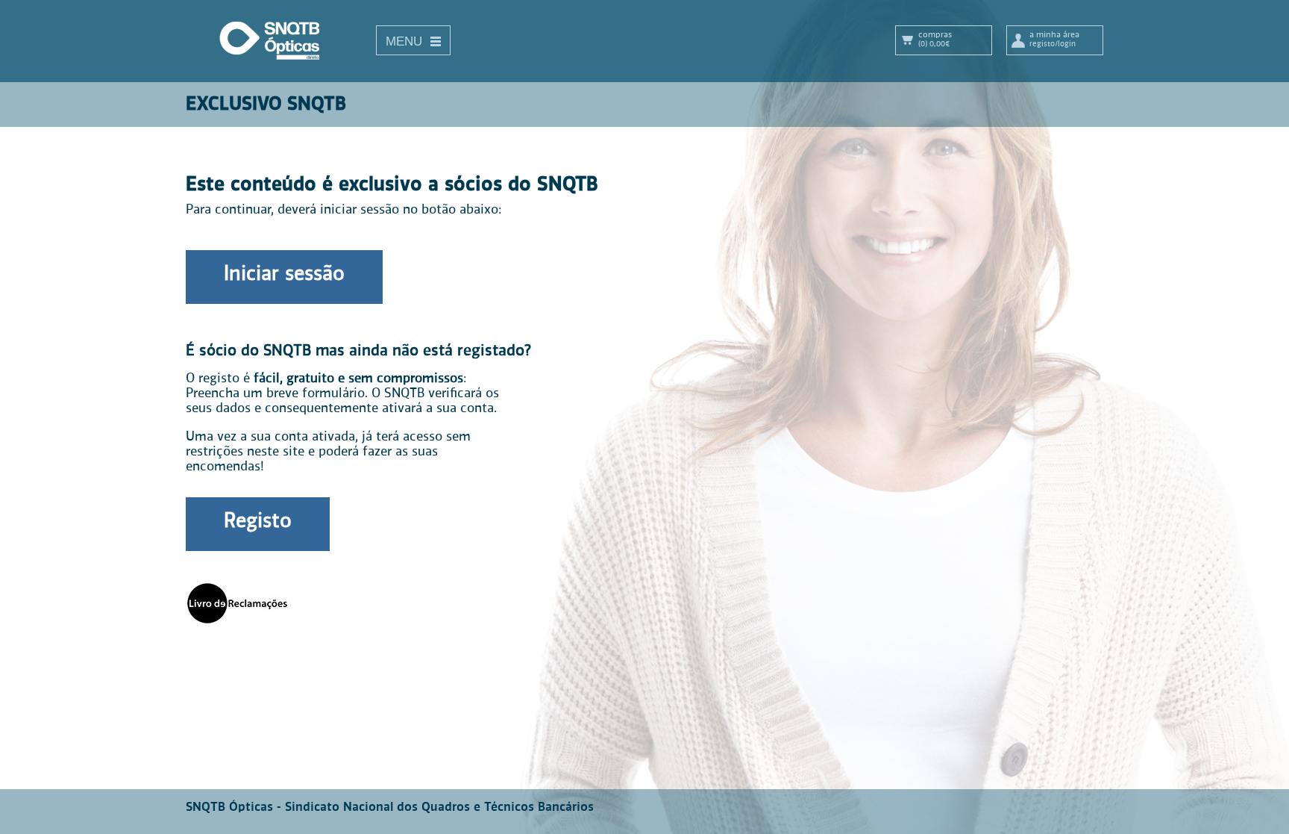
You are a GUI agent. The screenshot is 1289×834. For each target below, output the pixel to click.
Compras (935, 39)
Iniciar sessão (284, 274)
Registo (258, 522)
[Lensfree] (279, 65)
